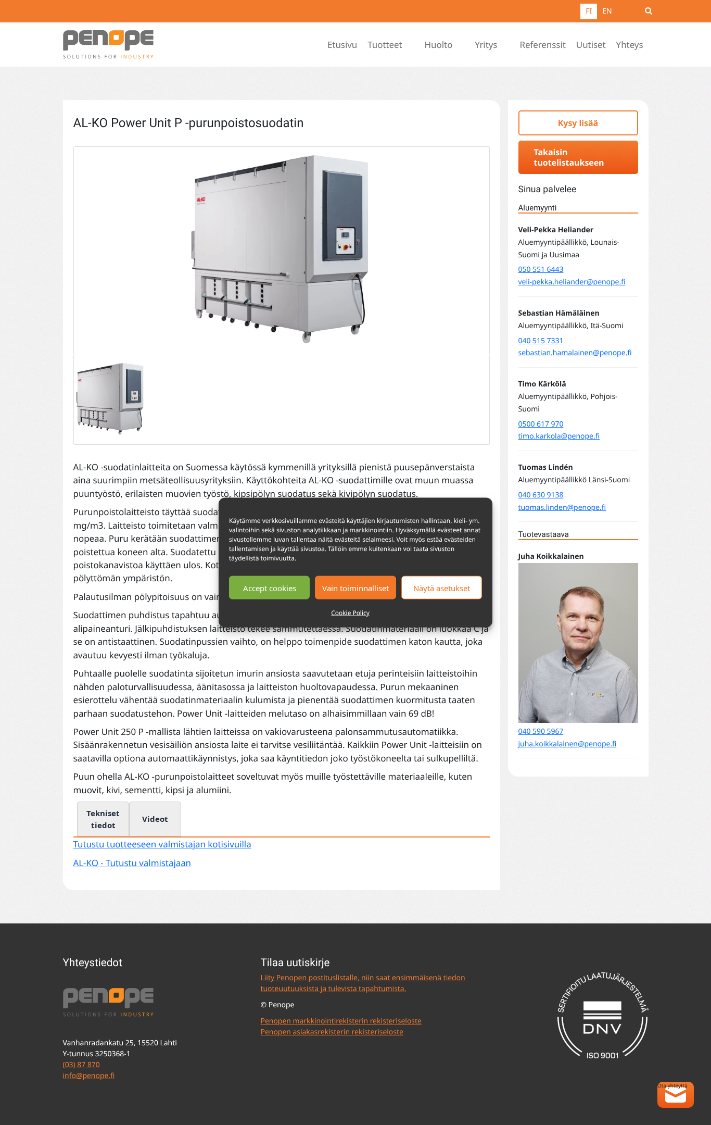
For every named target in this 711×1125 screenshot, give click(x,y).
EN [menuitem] (607, 11)
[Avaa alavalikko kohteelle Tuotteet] (412, 45)
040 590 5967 (541, 731)
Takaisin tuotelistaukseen (569, 157)
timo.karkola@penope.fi (559, 436)
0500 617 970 (541, 424)
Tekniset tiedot (103, 819)
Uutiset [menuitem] (591, 45)
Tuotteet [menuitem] (384, 45)
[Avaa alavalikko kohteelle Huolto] (462, 45)
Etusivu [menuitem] (342, 45)
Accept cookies (269, 587)
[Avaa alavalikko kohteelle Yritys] (507, 45)
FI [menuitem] (589, 11)
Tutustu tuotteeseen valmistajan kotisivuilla (162, 844)
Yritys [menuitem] (486, 45)
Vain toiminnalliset (355, 587)
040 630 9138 (541, 495)
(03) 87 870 (81, 1065)
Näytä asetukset (441, 587)
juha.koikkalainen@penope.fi (567, 744)
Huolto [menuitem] (439, 45)
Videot (155, 819)
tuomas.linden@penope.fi (562, 507)
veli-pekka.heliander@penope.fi (572, 282)
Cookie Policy (350, 612)
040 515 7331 (541, 341)
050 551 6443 (541, 269)
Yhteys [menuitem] (629, 45)
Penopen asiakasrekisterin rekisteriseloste (332, 1032)
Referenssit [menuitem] (542, 45)
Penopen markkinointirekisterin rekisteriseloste (341, 1021)
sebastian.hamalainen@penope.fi (575, 353)
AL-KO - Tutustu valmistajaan (132, 863)
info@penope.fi (89, 1076)
